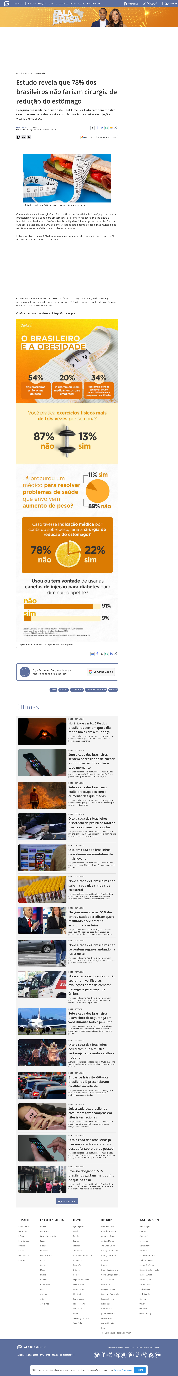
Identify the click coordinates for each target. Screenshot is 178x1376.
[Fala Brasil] (89, 17)
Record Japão (145, 1279)
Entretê (53, 3)
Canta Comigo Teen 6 (110, 1275)
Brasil (75, 1231)
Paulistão (22, 1260)
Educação (77, 1265)
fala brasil (63, 690)
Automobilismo (24, 1226)
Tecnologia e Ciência (82, 1318)
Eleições (42, 3)
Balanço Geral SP (108, 1255)
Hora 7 (76, 1275)
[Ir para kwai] (117, 1355)
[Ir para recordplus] (131, 1355)
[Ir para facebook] (144, 3)
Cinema (43, 1241)
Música (43, 1275)
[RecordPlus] (131, 3)
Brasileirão (22, 1231)
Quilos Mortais (107, 1323)
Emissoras (143, 1241)
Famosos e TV (46, 1255)
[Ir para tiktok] (137, 1355)
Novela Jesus (106, 1318)
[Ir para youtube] (158, 1355)
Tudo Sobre (78, 1323)
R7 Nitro (43, 1279)
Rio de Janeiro (79, 1304)
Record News (93, 3)
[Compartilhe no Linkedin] (101, 128)
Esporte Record (107, 1299)
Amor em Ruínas (108, 1236)
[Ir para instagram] (152, 3)
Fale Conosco (32, 1355)
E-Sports (22, 1236)
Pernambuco (78, 1299)
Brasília (32, 3)
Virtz (42, 1299)
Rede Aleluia (144, 1289)
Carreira (142, 1231)
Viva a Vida (44, 1304)
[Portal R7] (6, 3)
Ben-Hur (104, 1260)
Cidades (76, 1245)
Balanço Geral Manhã (110, 1250)
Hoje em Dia (106, 1308)
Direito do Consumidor (82, 1255)
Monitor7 (77, 1294)
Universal (143, 1308)
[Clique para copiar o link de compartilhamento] (116, 128)
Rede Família (144, 1294)
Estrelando (44, 1250)
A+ (23, 137)
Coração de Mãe (108, 1289)
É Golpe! (76, 1270)
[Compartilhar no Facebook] (97, 128)
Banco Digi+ (144, 1226)
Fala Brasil (28, 73)
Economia (77, 1260)
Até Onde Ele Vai (108, 1245)
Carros (76, 1241)
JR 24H (73, 3)
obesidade (113, 690)
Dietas (43, 1245)
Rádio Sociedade (146, 1260)
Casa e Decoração (48, 1236)
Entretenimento (52, 1220)
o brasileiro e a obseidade (96, 690)
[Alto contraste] (18, 137)
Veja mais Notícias (67, 1201)
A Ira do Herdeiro (108, 1231)
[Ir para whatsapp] (151, 1355)
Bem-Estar (44, 1231)
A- (28, 137)
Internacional (78, 1284)
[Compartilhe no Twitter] (92, 128)
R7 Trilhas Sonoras (147, 1255)
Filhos (42, 1260)
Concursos (77, 1250)
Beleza (43, 1226)
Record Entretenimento (149, 1270)
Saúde (75, 1313)
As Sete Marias (107, 1241)
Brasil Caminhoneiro (109, 1270)
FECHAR (139, 1370)
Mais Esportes (24, 1255)
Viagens (43, 1294)
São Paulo (77, 1308)
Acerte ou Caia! (107, 1226)
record (53, 690)
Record (81, 3)
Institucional (149, 1220)
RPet (42, 1289)
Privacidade (45, 1355)
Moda (42, 1270)
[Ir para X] (148, 3)
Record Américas (146, 1265)
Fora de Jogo (23, 1241)
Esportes (63, 3)
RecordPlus (144, 1250)
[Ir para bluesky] (97, 1355)
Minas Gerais (78, 1289)
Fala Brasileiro (40, 73)
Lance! (21, 1250)
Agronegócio (78, 1226)
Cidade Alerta (106, 1284)
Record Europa (145, 1275)
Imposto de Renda (81, 1279)
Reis (103, 1328)
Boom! (104, 1265)
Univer (142, 1304)
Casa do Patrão (107, 1279)
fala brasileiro (77, 690)
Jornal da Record (108, 1313)
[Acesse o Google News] (111, 128)
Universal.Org (145, 1313)
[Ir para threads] (124, 1355)
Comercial (143, 1236)
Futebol (21, 1245)
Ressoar (142, 1299)
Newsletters (144, 1245)
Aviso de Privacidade (122, 1370)
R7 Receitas (45, 1284)
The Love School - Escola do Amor (116, 1333)
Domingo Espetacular (110, 1294)
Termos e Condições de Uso (63, 1355)
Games (43, 1265)
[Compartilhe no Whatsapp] (106, 128)
